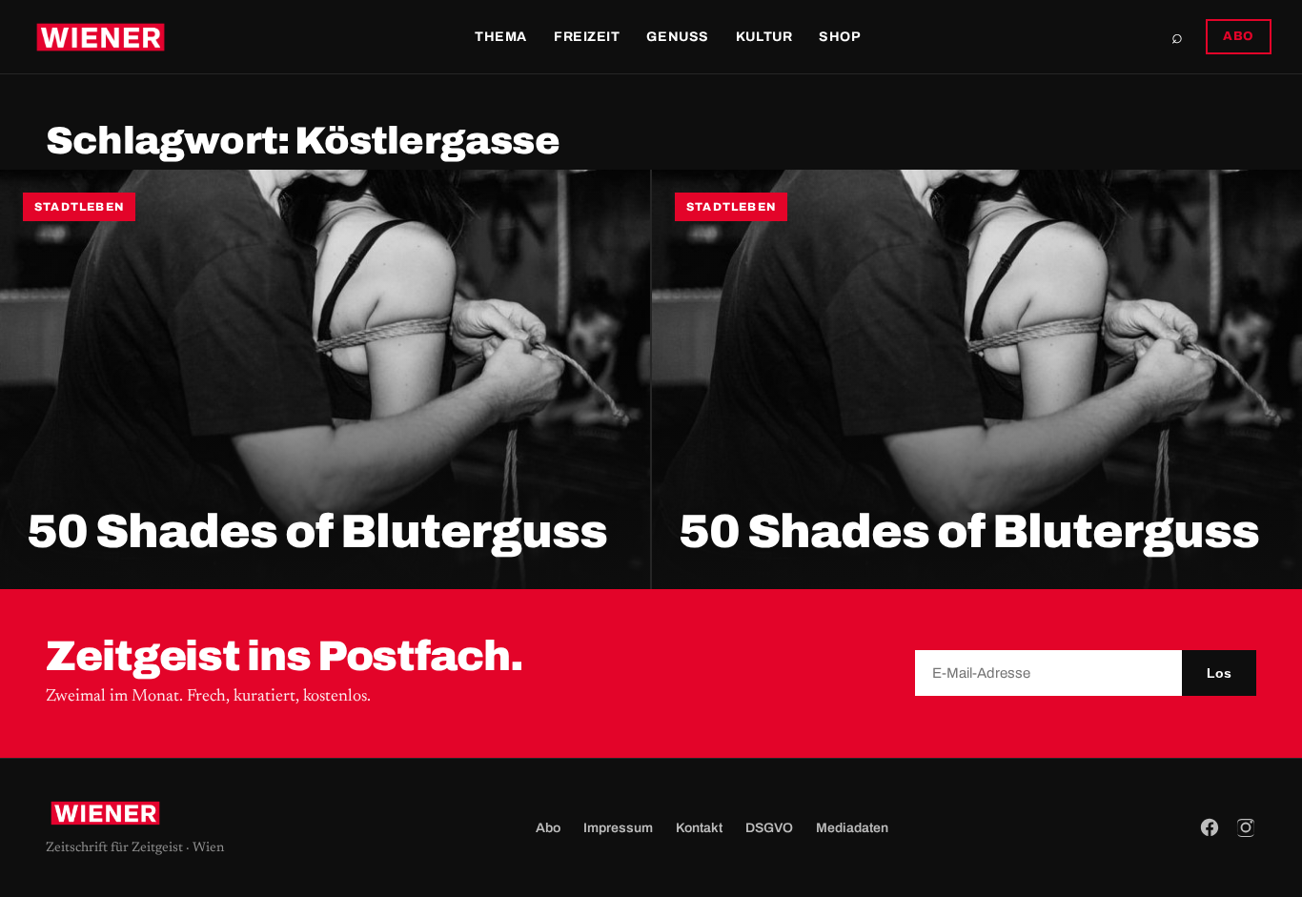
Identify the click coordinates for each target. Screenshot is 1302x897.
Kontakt (699, 828)
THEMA (501, 37)
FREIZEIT (587, 37)
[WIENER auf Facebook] (1209, 827)
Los (1219, 673)
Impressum (618, 828)
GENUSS (677, 37)
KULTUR (764, 37)
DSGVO (769, 828)
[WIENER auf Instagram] (1245, 827)
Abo (548, 828)
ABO (1238, 36)
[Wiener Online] (101, 37)
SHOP (840, 37)
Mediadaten (852, 828)
